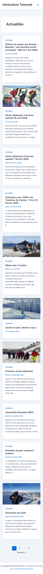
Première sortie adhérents (19, 371)
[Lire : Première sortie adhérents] (21, 352)
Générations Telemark (17, 4)
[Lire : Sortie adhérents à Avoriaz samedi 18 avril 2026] (21, 96)
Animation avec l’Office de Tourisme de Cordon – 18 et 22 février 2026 (21, 200)
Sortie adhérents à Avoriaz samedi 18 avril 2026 (19, 116)
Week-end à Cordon (16, 265)
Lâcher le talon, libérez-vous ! (21, 327)
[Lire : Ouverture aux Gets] (21, 494)
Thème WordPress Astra (23, 569)
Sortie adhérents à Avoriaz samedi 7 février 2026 (19, 157)
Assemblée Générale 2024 (19, 412)
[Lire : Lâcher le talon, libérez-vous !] (21, 309)
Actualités (9, 40)
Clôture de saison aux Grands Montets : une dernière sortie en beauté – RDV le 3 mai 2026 (21, 47)
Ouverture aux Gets (15, 512)
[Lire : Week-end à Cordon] (21, 246)
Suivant (21, 552)
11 (29, 548)
